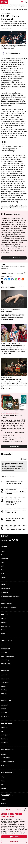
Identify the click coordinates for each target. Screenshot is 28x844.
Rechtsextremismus (6, 603)
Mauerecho (4, 686)
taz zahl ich (4, 652)
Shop (2, 784)
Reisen (3, 777)
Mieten (3, 600)
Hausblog (3, 622)
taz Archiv (3, 765)
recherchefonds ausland (7, 656)
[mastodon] (10, 541)
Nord (2, 573)
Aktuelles (3, 618)
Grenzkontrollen (5, 588)
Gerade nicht (20, 810)
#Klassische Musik (14, 266)
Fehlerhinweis (19, 273)
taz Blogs (3, 754)
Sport (2, 566)
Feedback (3, 799)
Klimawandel (4, 592)
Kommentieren (11, 273)
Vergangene (4, 739)
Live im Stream (5, 735)
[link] (5, 6)
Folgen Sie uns (4, 540)
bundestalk (4, 675)
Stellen (3, 630)
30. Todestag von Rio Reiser (9, 607)
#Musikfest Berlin (5, 266)
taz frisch (3, 708)
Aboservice (4, 803)
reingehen (3, 693)
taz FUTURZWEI (5, 758)
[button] (26, 2)
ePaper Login (4, 807)
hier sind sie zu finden (8, 470)
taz (4, 536)
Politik (2, 551)
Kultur (2, 562)
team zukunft (4, 705)
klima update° (5, 682)
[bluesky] (13, 541)
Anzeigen (3, 788)
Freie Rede (4, 690)
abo (2, 645)
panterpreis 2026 (5, 663)
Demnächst (4, 727)
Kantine (3, 781)
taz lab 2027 (4, 742)
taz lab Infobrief (5, 716)
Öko (2, 555)
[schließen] (25, 809)
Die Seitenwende (5, 626)
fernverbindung (5, 679)
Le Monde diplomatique (7, 761)
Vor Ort (3, 731)
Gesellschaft (4, 558)
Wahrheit (3, 577)
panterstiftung (5, 660)
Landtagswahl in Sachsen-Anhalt (10, 596)
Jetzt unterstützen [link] (14, 258)
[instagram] (17, 541)
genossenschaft (5, 648)
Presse (3, 633)
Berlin (2, 9)
